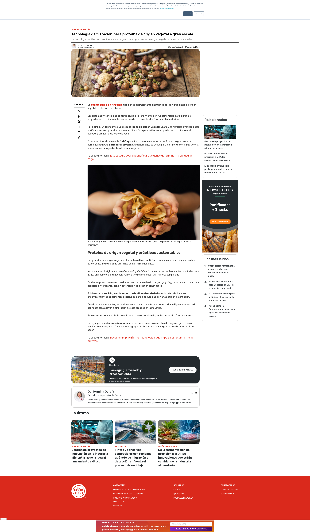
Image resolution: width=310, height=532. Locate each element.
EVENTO (177, 490)
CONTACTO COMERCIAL (230, 490)
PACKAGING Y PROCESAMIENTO (125, 498)
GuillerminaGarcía (85, 45)
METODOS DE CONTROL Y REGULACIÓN (128, 494)
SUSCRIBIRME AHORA (183, 370)
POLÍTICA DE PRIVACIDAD (183, 498)
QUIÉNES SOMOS (180, 494)
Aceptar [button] (187, 14)
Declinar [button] (199, 14)
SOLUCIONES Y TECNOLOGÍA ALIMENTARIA (129, 490)
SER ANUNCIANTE (227, 494)
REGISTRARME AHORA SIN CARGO (191, 529)
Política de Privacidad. (166, 8)
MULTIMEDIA (117, 506)
